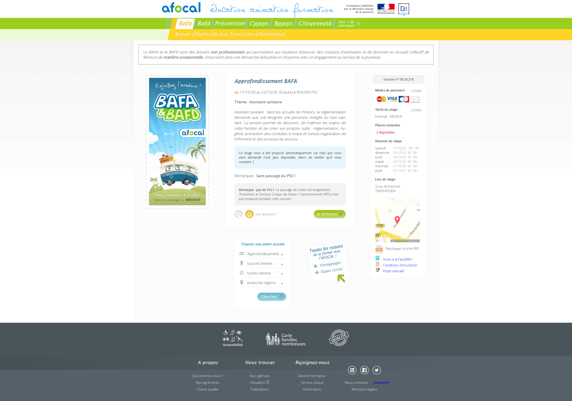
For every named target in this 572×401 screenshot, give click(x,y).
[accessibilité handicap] (231, 344)
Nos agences (260, 375)
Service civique (312, 382)
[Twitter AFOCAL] (376, 370)
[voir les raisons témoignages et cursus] (328, 262)
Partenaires (312, 389)
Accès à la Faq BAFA (397, 259)
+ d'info (416, 90)
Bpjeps (283, 23)
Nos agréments (207, 382)
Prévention (230, 23)
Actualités (258, 382)
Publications (260, 389)
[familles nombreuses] (285, 344)
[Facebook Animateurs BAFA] (364, 370)
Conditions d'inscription (399, 265)
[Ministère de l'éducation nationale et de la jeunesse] (369, 9)
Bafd (203, 23)
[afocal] (181, 7)
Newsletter (381, 382)
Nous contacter (356, 382)
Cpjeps (258, 23)
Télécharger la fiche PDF (401, 248)
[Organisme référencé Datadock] (403, 9)
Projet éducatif (393, 271)
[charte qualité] (340, 344)
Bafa (185, 23)
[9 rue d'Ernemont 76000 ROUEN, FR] (397, 241)
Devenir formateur (312, 375)
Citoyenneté (314, 23)
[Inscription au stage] (330, 217)
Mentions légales (364, 389)
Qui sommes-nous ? (207, 375)
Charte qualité (207, 389)
